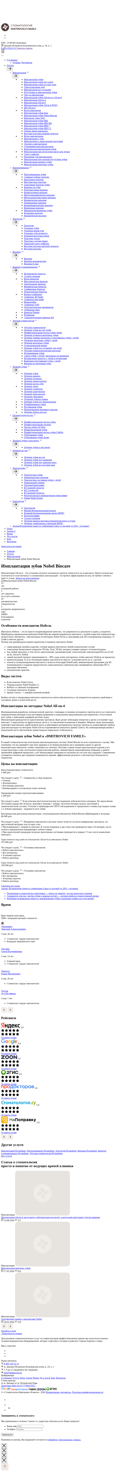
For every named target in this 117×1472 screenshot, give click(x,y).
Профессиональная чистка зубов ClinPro (43, 432)
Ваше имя (11, 1426)
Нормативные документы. (58, 1392)
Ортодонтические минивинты (39, 307)
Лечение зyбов (31, 373)
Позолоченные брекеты (35, 292)
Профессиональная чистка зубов (40, 422)
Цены (9, 528)
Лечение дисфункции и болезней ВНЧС (43, 523)
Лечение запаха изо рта (35, 412)
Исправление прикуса (35, 274)
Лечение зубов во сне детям (37, 330)
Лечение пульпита (33, 378)
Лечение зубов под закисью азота (40, 462)
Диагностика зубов (33, 475)
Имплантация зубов (33, 79)
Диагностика (19, 468)
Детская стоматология (23, 321)
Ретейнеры (29, 315)
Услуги (10, 65)
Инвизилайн (30, 302)
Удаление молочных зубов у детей (40, 340)
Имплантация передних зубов (38, 164)
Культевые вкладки (33, 213)
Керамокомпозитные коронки (38, 205)
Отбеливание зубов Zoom (36, 437)
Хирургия (17, 219)
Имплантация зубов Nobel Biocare (40, 115)
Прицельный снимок (34, 482)
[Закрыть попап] (4, 1445)
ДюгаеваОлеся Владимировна (11, 950)
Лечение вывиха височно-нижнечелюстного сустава (49, 521)
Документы (26, 62)
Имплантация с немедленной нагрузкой (43, 141)
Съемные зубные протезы (36, 177)
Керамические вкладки (35, 215)
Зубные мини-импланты (36, 131)
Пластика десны (32, 238)
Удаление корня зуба (34, 231)
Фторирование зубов (34, 353)
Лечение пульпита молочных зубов (41, 335)
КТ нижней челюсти (34, 488)
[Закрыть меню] (2, 55)
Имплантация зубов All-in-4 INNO (41, 105)
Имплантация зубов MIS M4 (38, 123)
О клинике (12, 60)
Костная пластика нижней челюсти (41, 133)
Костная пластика (32, 249)
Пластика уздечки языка (36, 241)
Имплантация (19, 72)
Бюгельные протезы (34, 179)
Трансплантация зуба (34, 87)
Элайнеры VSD (31, 304)
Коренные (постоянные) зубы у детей (42, 361)
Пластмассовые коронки (36, 190)
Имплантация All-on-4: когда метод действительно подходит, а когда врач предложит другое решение (50, 1217)
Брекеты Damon (31, 312)
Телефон (11, 1429)
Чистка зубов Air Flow (35, 427)
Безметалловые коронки (35, 192)
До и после (12, 536)
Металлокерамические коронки (39, 195)
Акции (11, 531)
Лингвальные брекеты (35, 284)
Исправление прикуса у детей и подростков (45, 358)
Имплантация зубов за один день (40, 84)
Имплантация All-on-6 (35, 102)
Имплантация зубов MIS (36, 120)
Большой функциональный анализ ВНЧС (44, 513)
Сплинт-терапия (32, 276)
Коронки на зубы (32, 187)
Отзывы (16, 62)
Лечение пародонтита (34, 394)
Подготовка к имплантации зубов (40, 92)
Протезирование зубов (35, 174)
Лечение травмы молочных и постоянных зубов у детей (51, 338)
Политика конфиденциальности (87, 1392)
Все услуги (6, 1156)
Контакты (11, 541)
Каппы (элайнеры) (33, 294)
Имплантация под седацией (37, 90)
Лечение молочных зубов (36, 343)
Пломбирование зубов (35, 404)
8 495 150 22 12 (11, 1364)
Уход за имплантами (34, 95)
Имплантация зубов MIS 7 (37, 126)
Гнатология (18, 501)
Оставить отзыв (9, 1037)
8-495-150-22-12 (9, 48)
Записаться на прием (11, 546)
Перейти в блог (8, 1331)
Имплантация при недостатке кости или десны (47, 151)
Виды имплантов (32, 110)
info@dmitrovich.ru (12, 1373)
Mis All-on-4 (30, 108)
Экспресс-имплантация (35, 144)
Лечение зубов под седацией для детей (43, 348)
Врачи (10, 534)
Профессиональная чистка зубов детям (43, 332)
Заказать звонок (25, 48)
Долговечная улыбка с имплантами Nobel (21, 1319)
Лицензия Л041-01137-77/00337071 (18, 1385)
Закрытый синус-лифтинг (36, 243)
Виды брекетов (31, 279)
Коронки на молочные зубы (37, 363)
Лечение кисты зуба (34, 384)
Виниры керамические (35, 261)
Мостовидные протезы (35, 182)
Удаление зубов (31, 228)
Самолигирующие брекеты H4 (39, 317)
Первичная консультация (36, 477)
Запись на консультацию (27, 578)
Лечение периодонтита (35, 381)
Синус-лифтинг (31, 154)
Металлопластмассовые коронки (40, 197)
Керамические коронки (35, 200)
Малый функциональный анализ (40, 510)
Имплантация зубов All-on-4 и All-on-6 (43, 97)
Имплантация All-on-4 (35, 100)
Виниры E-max (31, 264)
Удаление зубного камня (36, 399)
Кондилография (31, 515)
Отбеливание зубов (33, 435)
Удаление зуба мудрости (36, 233)
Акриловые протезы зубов (37, 185)
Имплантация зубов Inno (36, 113)
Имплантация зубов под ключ (38, 82)
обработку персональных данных (64, 1439)
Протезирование (21, 167)
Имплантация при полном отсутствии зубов (45, 159)
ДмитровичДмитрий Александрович (13, 927)
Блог (9, 539)
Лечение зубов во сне (34, 457)
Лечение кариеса (32, 376)
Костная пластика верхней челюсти (41, 246)
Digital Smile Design (33, 498)
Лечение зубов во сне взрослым (39, 465)
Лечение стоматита (33, 389)
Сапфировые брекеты (34, 289)
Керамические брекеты (35, 286)
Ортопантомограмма (34, 485)
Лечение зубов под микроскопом (40, 402)
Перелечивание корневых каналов (41, 409)
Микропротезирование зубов (38, 210)
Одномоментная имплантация (38, 146)
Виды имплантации (33, 136)
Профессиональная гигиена (37, 424)
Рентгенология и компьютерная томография (45, 495)
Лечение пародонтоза (34, 391)
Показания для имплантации (38, 157)
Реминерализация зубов (35, 430)
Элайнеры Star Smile (34, 299)
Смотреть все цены (10, 886)
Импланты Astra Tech (34, 118)
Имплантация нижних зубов (38, 162)
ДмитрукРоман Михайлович (10, 972)
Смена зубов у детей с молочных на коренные (46, 356)
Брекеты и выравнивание (25, 267)
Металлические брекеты (36, 281)
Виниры (17, 252)
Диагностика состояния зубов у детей (42, 480)
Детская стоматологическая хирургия (42, 350)
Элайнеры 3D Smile (33, 297)
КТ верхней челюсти (34, 493)
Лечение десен (31, 386)
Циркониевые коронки (35, 203)
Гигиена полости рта (23, 415)
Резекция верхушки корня (36, 236)
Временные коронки (34, 208)
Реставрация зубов (33, 407)
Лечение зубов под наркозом (38, 460)
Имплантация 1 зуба (34, 139)
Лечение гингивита (33, 396)
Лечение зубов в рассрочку (26, 440)
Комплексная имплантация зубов (40, 149)
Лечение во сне (20, 450)
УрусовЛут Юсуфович (8, 992)
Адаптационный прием (35, 345)
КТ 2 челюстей (31, 490)
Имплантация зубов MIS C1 (37, 128)
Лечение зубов (20, 366)
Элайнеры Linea (32, 310)
